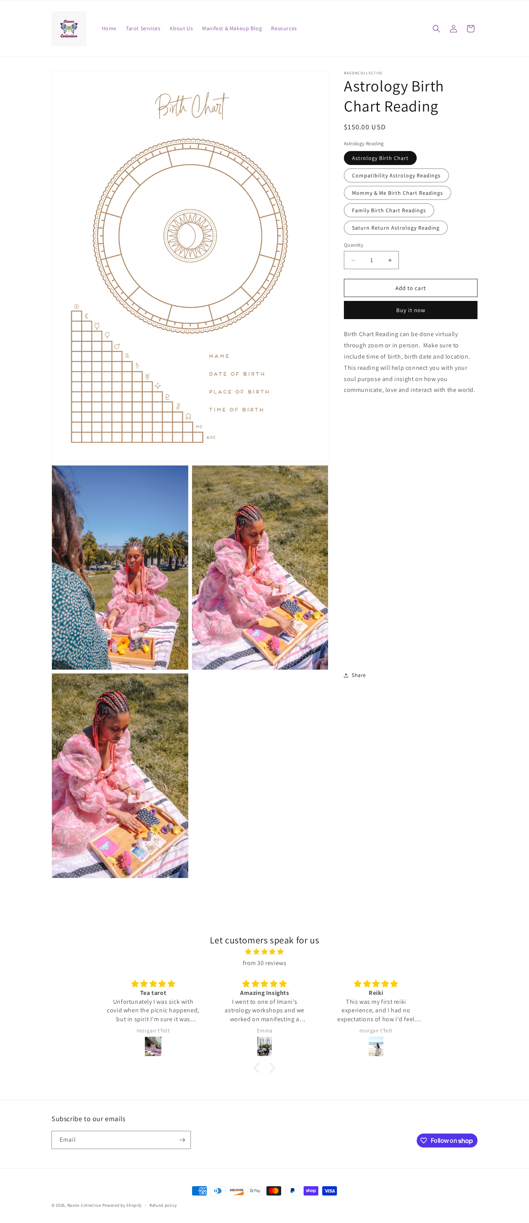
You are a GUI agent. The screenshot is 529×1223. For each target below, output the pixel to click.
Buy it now (411, 310)
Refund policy (163, 1205)
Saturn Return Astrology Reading (396, 227)
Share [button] (359, 675)
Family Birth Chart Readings (389, 210)
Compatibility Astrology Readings (396, 175)
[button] (436, 28)
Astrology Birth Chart (380, 158)
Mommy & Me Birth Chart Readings (397, 192)
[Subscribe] (182, 1140)
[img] (264, 952)
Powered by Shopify (122, 1205)
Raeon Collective (84, 1205)
